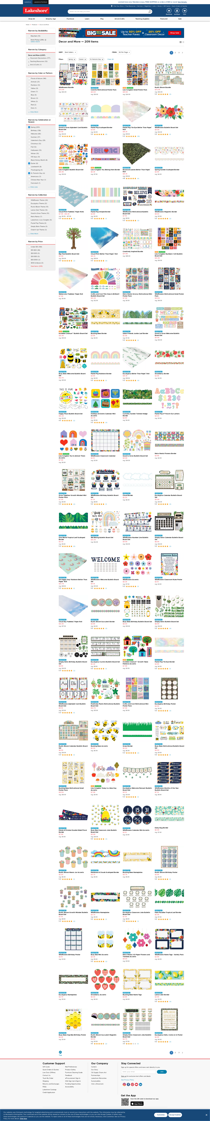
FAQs (44, 1087)
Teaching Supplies (142, 19)
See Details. (182, 2)
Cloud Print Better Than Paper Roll (104, 254)
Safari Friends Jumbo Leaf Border (135, 333)
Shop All (31, 19)
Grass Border (128, 746)
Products (34, 24)
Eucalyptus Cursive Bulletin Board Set (105, 662)
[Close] (206, 1114)
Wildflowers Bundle (66, 87)
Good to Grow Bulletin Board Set (135, 456)
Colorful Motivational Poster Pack (103, 90)
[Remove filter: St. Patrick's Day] (102, 59)
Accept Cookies (175, 1115)
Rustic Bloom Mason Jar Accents (71, 872)
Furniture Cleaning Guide (73, 1072)
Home (27, 24)
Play (102, 19)
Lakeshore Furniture (40, 2)
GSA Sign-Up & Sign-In (73, 1081)
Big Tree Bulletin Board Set (69, 254)
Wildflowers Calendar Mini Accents (136, 830)
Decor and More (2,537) (36, 55)
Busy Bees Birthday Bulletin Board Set (137, 621)
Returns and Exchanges (51, 1084)
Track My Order (48, 1078)
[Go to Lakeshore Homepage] (36, 10)
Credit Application (49, 1092)
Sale (180, 19)
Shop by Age (51, 19)
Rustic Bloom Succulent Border (103, 621)
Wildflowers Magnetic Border (166, 212)
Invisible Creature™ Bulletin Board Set (73, 333)
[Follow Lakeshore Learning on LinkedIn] (140, 1084)
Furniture (70, 19)
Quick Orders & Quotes (179, 6)
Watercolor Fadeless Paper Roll (71, 294)
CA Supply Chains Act (98, 1072)
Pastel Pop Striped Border (100, 212)
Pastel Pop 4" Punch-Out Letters (167, 414)
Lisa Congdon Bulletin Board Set (71, 170)
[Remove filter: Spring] (74, 59)
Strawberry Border (162, 374)
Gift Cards (167, 6)
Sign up (123, 1076)
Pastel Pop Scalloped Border (101, 127)
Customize (161, 1115)
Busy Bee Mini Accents (99, 954)
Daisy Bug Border (161, 828)
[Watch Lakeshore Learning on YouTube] (136, 1084)
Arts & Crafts (119, 19)
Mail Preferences (71, 1067)
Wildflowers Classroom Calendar (103, 456)
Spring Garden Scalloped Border (167, 170)
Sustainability (96, 1081)
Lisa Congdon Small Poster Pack (135, 90)
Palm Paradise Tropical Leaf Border (168, 912)
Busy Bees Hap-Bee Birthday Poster (72, 1035)
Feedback (68, 1075)
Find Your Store (119, 6)
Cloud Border (128, 495)
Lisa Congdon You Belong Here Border (105, 170)
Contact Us (46, 1075)
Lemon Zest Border (162, 995)
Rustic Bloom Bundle (163, 87)
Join (162, 1072)
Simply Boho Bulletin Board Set (167, 621)
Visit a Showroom (97, 1084)
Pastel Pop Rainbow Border (101, 374)
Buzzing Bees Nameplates (132, 872)
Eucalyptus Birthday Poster (165, 704)
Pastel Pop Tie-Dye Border (165, 662)
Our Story (94, 1070)
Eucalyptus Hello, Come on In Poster (169, 1035)
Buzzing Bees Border (99, 333)
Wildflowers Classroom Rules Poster (168, 579)
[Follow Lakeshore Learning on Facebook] (128, 1084)
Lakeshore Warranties (99, 1078)
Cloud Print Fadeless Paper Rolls (71, 212)
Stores (160, 6)
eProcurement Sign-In (72, 1078)
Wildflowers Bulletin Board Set (166, 127)
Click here (23, 1118)
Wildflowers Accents (130, 579)
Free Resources (130, 6)
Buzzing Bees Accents (99, 746)
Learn (87, 19)
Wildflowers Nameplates (100, 912)
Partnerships (95, 1075)
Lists (154, 6)
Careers (94, 1067)
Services (140, 6)
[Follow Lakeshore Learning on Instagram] (124, 1084)
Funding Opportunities (73, 1084)
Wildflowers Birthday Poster (69, 954)
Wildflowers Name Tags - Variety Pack (169, 954)
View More (34, 112)
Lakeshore (27, 2)
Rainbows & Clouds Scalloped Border (105, 872)
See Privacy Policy (127, 1080)
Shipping (46, 1081)
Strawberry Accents (98, 995)
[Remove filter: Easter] (85, 59)
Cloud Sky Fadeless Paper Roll (70, 621)
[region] (105, 1115)
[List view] (183, 42)
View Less (34, 187)
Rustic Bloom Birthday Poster (166, 872)
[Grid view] (180, 42)
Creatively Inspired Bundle (133, 251)
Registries (147, 6)
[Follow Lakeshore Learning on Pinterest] (132, 1084)
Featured (163, 19)
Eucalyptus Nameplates (68, 995)
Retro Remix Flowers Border (165, 453)
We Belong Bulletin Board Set (102, 537)
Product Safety (70, 1070)
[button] (177, 11)
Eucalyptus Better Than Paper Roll (136, 374)
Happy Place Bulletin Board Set (71, 414)
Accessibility (69, 1087)
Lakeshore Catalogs (49, 1089)
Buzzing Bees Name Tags (132, 995)
